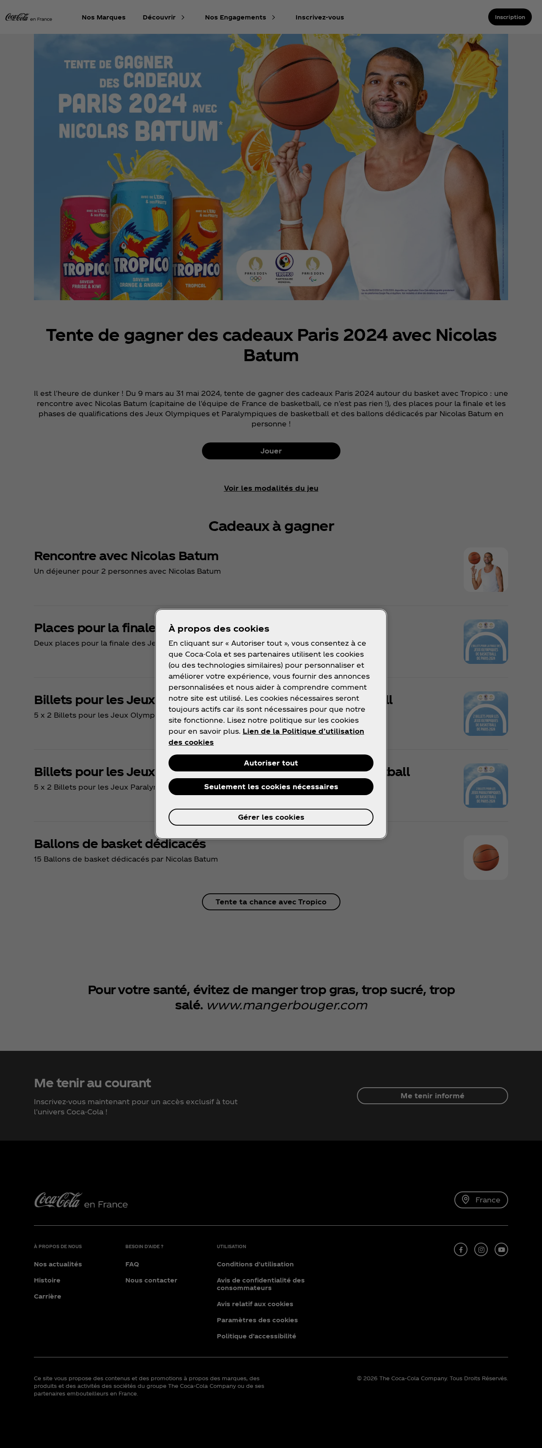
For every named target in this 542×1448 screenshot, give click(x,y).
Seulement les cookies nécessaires (271, 786)
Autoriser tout (271, 763)
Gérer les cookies (271, 817)
